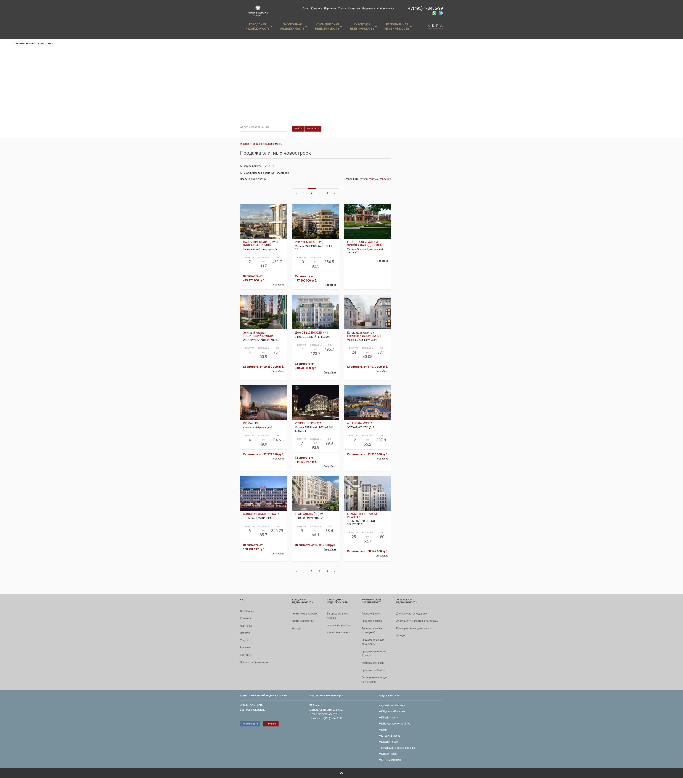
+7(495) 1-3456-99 (425, 8)
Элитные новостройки (305, 613)
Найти (298, 128)
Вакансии (245, 647)
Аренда (296, 628)
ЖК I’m (383, 729)
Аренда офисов (371, 613)
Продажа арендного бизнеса (374, 653)
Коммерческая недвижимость (327, 26)
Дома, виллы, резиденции (411, 613)
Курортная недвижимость (362, 26)
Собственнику (385, 8)
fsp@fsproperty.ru (328, 714)
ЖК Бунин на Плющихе (392, 711)
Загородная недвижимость (292, 26)
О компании (247, 611)
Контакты (354, 8)
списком (373, 179)
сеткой (364, 179)
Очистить (313, 128)
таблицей (385, 179)
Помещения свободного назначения (376, 679)
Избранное (368, 8)
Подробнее (278, 284)
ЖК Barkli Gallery (388, 717)
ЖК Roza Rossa (388, 753)
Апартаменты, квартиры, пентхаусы (417, 620)
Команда (316, 8)
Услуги (342, 8)
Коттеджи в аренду (338, 632)
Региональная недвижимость (397, 26)
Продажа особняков (373, 670)
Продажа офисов (372, 620)
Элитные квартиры (303, 620)
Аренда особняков (373, 662)
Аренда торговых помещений (372, 630)
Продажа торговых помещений (373, 641)
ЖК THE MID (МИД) (390, 759)
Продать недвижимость (254, 662)
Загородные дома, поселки (338, 615)
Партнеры (330, 8)
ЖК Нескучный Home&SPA (394, 723)
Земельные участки (338, 625)
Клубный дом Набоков (392, 705)
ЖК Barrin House (388, 741)
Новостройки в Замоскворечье (397, 747)
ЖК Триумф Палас (389, 735)
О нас (306, 8)
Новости (245, 633)
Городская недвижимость (257, 26)
